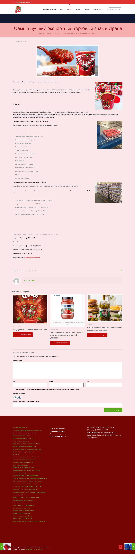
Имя (14, 381)
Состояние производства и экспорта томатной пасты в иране (27, 449)
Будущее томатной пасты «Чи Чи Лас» (30, 329)
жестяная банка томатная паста (23, 468)
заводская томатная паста (20, 470)
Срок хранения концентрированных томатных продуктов (27, 453)
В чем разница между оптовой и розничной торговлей (25, 430)
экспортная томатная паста (20, 521)
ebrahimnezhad (30, 280)
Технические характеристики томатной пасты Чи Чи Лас (27, 457)
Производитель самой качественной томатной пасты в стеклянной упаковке (66, 335)
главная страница (45, 33)
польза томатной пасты (35, 481)
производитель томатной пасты (20, 484)
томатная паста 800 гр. (31, 489)
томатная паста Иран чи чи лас (21, 492)
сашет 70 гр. (17, 487)
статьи (57, 33)
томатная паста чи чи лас (22, 518)
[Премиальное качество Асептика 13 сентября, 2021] (129, 546)
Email (51, 381)
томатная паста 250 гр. (18, 489)
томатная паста (31, 486)
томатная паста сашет (22, 513)
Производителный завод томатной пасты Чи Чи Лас (26, 444)
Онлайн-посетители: (57, 429)
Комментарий (18, 360)
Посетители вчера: (56, 434)
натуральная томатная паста (37, 478)
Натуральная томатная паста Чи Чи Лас (23, 438)
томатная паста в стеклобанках (23, 505)
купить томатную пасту (19, 478)
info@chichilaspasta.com (23, 2)
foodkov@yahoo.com (32, 258)
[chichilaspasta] (18, 9)
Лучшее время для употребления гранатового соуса (25, 433)
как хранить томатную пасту (19, 473)
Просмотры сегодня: (57, 431)
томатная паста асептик (38, 492)
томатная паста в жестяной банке (26, 497)
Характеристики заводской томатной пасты (23, 462)
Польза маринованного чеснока (21, 441)
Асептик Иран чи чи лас (19, 427)
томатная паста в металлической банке (23, 500)
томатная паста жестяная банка (21, 508)
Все (26, 427)
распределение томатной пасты (35, 484)
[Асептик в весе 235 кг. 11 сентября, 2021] (5, 546)
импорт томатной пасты (33, 470)
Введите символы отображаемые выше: (26, 401)
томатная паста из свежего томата (23, 511)
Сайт (87, 381)
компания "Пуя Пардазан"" (34, 549)
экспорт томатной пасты (36, 521)
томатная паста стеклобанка (22, 516)
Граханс (40, 430)
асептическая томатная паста (20, 465)
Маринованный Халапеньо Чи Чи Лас (21, 435)
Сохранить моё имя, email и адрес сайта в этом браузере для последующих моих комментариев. (47, 389)
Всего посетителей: (56, 436)
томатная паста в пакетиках (20, 503)
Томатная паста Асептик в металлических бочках (24, 459)
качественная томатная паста (25, 475)
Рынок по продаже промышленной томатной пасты (24, 446)
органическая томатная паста (20, 481)
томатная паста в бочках (19, 495)
